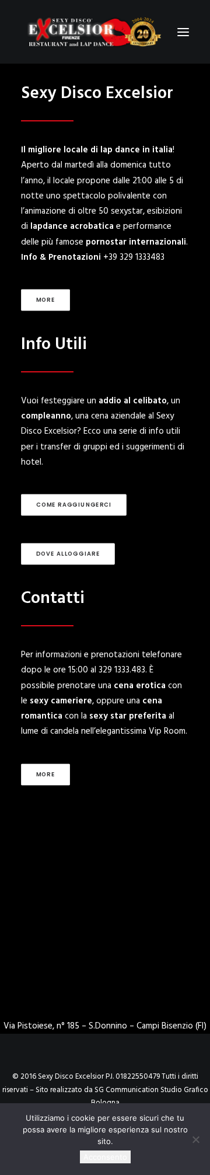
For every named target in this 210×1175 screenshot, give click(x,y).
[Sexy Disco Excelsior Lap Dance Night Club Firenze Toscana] (93, 32)
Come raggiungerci (74, 505)
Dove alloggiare (68, 554)
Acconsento (105, 1157)
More (45, 300)
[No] (195, 1139)
